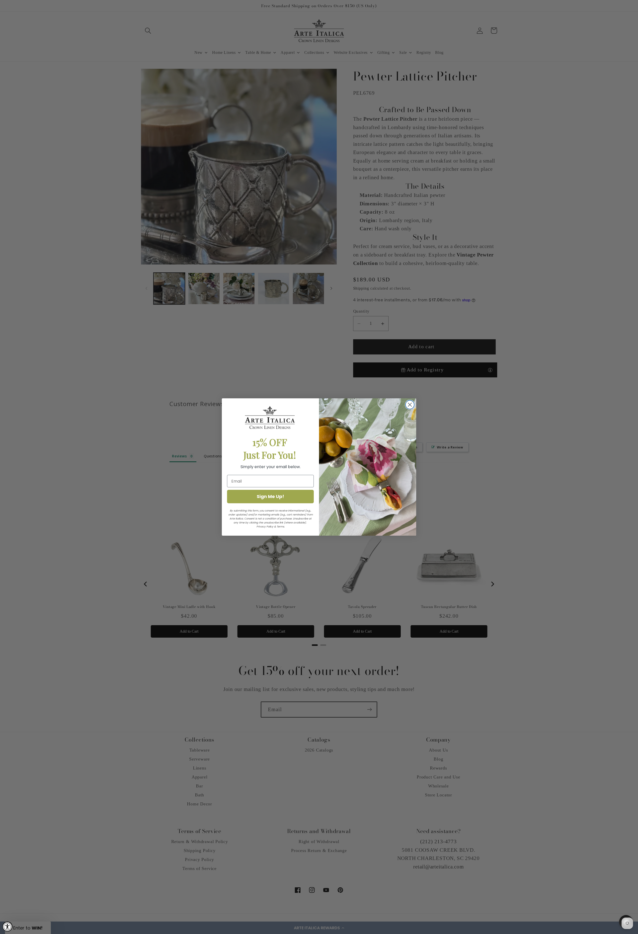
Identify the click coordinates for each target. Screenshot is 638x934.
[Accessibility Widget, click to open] (7, 927)
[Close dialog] (409, 404)
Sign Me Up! (270, 496)
